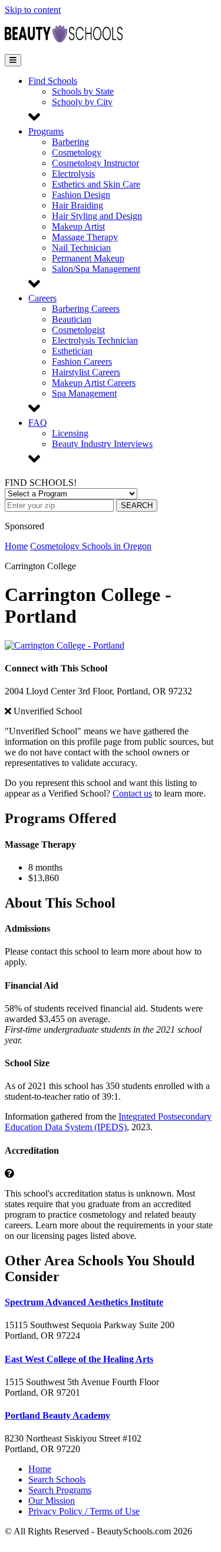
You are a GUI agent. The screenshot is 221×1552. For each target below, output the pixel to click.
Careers (42, 298)
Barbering (70, 142)
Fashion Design (81, 195)
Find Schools (52, 81)
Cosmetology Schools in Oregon (90, 546)
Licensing (70, 433)
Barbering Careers (86, 309)
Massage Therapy (85, 237)
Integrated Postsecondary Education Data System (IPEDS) (108, 1121)
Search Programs (59, 1490)
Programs (46, 131)
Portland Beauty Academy (57, 1415)
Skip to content (33, 10)
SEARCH (137, 505)
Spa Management (84, 393)
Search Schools (56, 1479)
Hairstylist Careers (86, 372)
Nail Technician (81, 248)
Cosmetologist (78, 330)
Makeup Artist (78, 226)
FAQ (37, 423)
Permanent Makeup (88, 258)
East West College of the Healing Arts (79, 1359)
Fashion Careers (82, 362)
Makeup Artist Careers (94, 383)
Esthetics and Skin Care (96, 184)
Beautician (71, 319)
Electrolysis (73, 174)
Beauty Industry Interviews (102, 444)
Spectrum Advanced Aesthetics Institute (84, 1302)
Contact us (132, 793)
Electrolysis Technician (95, 340)
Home (16, 546)
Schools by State (83, 91)
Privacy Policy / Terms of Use (84, 1511)
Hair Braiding (77, 205)
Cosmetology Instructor (95, 163)
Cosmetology (76, 152)
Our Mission (51, 1501)
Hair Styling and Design (97, 216)
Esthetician (72, 351)
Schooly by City (82, 102)
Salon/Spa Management (96, 269)
